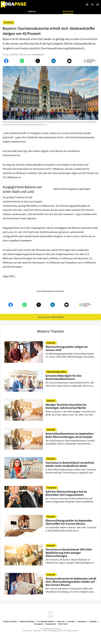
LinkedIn (93, 621)
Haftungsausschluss (55, 631)
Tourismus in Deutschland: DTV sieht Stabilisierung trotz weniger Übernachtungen (69, 553)
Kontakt (71, 621)
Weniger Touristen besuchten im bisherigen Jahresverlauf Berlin (66, 406)
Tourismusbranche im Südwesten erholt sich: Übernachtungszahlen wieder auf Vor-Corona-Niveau (71, 582)
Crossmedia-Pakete (45, 621)
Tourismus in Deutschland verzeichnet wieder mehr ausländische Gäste (70, 464)
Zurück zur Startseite (50, 317)
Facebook (82, 621)
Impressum (37, 631)
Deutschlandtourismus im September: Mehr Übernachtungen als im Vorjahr (70, 435)
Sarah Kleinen (38, 54)
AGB (44, 631)
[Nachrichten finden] (92, 4)
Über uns (61, 621)
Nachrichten (68, 11)
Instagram (38, 624)
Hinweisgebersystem (71, 631)
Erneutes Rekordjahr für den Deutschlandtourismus (64, 377)
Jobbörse (32, 11)
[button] (97, 4)
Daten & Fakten (10, 621)
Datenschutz (27, 631)
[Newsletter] (87, 4)
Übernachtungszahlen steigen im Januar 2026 (67, 348)
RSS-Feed (63, 624)
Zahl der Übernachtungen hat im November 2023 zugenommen (66, 493)
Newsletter (51, 624)
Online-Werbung (27, 621)
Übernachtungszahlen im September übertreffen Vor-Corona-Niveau (69, 522)
